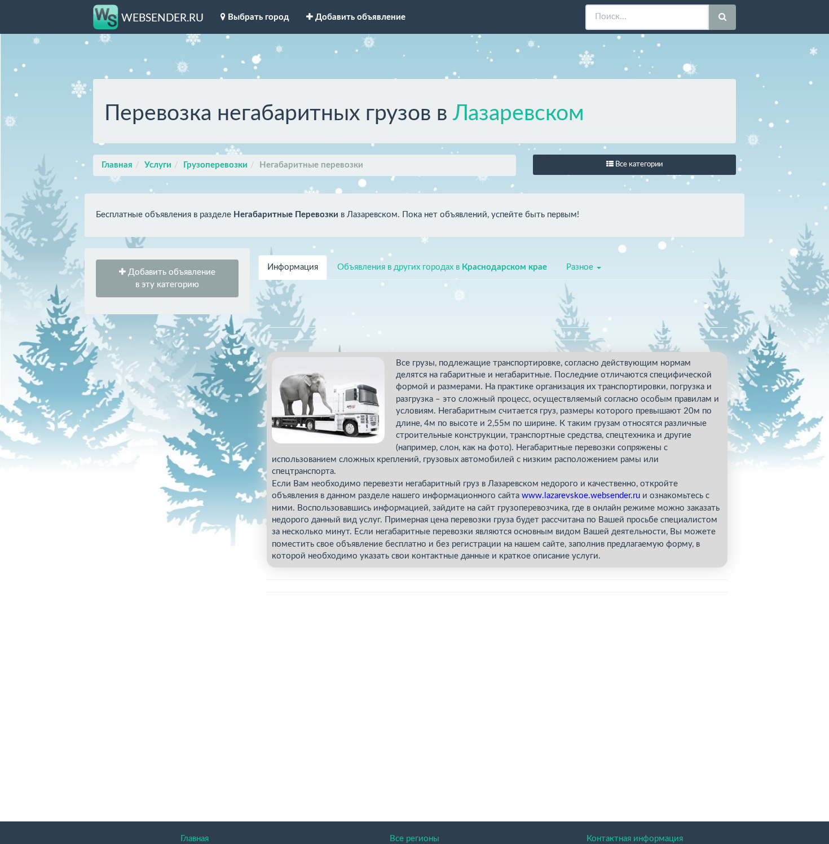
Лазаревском (518, 114)
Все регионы (414, 838)
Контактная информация (635, 838)
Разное (581, 267)
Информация (292, 267)
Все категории (638, 164)
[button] (167, 278)
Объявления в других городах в (442, 267)
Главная (117, 165)
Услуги (157, 165)
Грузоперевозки (215, 165)
